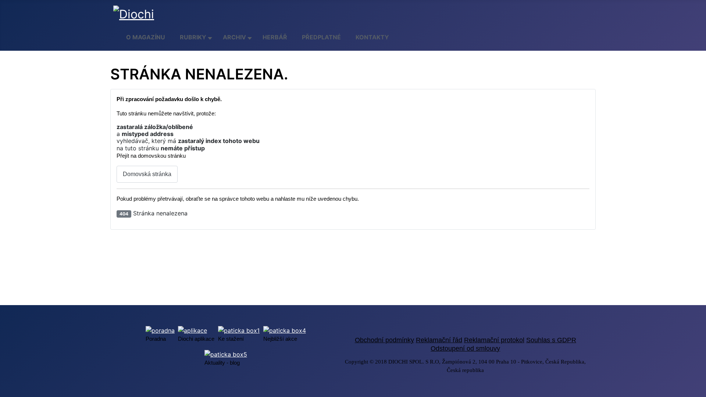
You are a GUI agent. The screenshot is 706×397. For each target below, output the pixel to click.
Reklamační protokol (494, 340)
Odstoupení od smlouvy (465, 348)
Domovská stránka (147, 174)
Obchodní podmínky (384, 340)
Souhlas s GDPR (551, 340)
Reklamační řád (439, 340)
